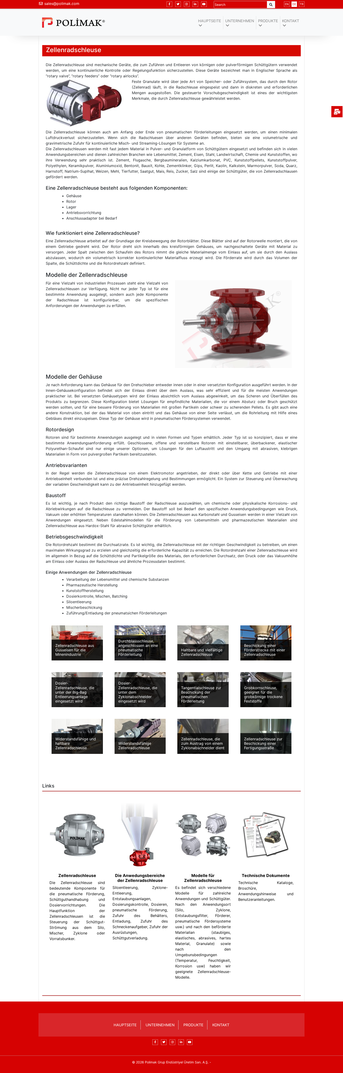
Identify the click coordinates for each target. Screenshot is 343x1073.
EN (287, 4)
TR (302, 4)
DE (294, 4)
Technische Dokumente (266, 875)
